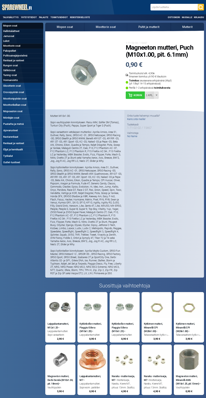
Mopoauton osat (13, 111)
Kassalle (187, 17)
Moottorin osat (12, 45)
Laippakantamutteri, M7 (90, 378)
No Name (132, 136)
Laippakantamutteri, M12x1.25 (58, 325)
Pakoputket (9, 50)
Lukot (6, 41)
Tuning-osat (10, 75)
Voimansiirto (10, 80)
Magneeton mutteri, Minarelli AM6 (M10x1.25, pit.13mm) (187, 380)
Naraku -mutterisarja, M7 (123, 378)
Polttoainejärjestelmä (15, 55)
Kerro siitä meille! (136, 119)
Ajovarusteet (10, 130)
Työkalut (8, 156)
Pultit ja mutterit (148, 27)
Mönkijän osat (11, 117)
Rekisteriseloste (80, 17)
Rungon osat (10, 65)
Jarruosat (8, 36)
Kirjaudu (199, 17)
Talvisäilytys (11, 17)
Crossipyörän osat (13, 92)
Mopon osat (10, 25)
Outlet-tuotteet (11, 162)
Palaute (43, 17)
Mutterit (187, 27)
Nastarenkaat (10, 136)
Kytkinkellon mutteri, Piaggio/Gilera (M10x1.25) (90, 327)
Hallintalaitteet (11, 31)
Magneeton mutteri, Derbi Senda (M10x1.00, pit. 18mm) (60, 380)
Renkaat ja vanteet (13, 60)
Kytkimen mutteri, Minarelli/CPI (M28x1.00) (153, 327)
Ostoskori (174, 17)
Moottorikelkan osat (14, 105)
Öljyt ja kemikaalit (13, 149)
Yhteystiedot (29, 17)
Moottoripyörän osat (15, 98)
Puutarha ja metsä (13, 124)
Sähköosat (9, 70)
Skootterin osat (12, 85)
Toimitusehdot (59, 17)
